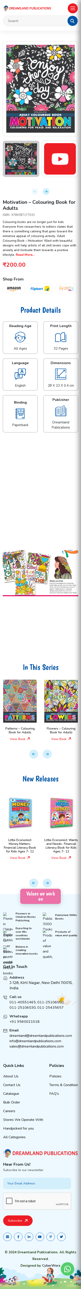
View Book (18, 739)
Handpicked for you (18, 1128)
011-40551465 (22, 1002)
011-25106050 (50, 1002)
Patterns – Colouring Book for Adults (20, 730)
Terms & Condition (63, 1085)
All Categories (14, 1137)
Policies (55, 1076)
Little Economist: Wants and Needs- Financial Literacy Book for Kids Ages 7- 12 (61, 845)
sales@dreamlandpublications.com (36, 1046)
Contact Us (11, 1085)
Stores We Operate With (23, 1119)
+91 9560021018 (24, 1021)
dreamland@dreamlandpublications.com (40, 1035)
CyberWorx (51, 1265)
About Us (10, 1076)
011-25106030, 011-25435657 (36, 1007)
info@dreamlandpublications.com (35, 1041)
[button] (72, 21)
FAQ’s (54, 1093)
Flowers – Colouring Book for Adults (61, 730)
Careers (9, 1111)
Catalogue (11, 1093)
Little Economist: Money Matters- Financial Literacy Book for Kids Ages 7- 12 (20, 845)
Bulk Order (11, 1102)
